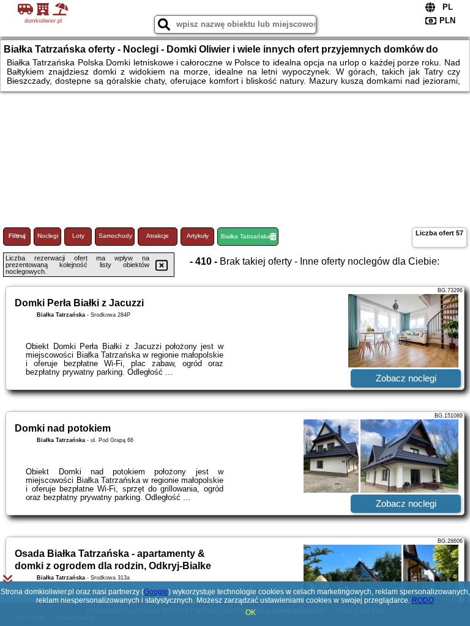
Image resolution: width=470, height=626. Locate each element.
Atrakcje (157, 235)
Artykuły (198, 235)
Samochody (115, 235)
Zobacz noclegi (406, 378)
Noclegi (47, 235)
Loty (78, 235)
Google (156, 591)
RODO (423, 600)
